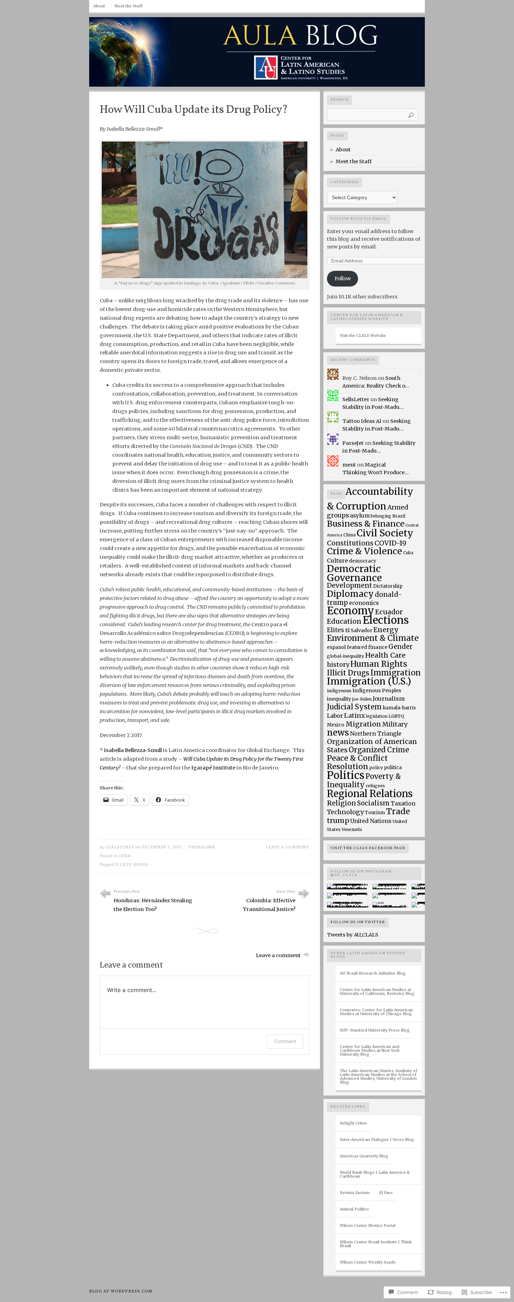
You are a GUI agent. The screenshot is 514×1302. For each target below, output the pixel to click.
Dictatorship (387, 586)
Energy (386, 629)
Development (349, 585)
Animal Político (354, 1209)
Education (344, 621)
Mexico (335, 725)
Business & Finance (365, 524)
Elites (335, 630)
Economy (350, 611)
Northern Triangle (375, 733)
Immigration (395, 673)
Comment (285, 1041)
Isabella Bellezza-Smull (133, 750)
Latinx (354, 715)
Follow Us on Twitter (357, 922)
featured (357, 647)
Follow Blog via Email (358, 219)
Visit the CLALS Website (363, 335)
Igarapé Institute (213, 768)
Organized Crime (379, 749)
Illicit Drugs (132, 864)
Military (394, 724)
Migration (363, 724)
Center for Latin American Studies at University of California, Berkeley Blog (377, 991)
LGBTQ (396, 716)
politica (393, 768)
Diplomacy (350, 593)
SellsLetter (355, 399)
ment (349, 465)
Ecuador (389, 612)
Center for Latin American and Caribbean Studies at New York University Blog (370, 1050)
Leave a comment (287, 847)
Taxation (403, 803)
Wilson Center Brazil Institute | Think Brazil (376, 1243)
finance (377, 647)
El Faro (386, 1192)
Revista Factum (355, 1192)
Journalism (389, 698)
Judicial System (354, 706)
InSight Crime (353, 1123)
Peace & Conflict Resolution (357, 762)
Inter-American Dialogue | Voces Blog (377, 1139)
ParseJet (353, 443)
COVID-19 (390, 543)
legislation (376, 716)
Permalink (201, 847)
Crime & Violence (364, 551)
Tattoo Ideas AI (361, 421)
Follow (343, 278)
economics (364, 603)
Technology (345, 812)
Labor (335, 715)
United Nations (370, 821)
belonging (381, 516)
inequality (339, 699)
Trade (398, 811)
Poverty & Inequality (364, 780)
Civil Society (385, 533)
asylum (360, 515)
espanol (336, 647)
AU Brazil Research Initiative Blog (373, 973)
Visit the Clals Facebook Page (367, 848)
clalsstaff (120, 847)
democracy (362, 561)
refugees (375, 785)
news (338, 732)
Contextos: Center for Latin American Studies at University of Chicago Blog (376, 1011)
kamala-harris (399, 708)
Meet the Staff (128, 5)
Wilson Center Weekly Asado (368, 1262)
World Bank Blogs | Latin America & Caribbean (375, 1174)
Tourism (375, 813)
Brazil (398, 516)
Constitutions (350, 543)
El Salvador (358, 630)
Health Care (385, 655)
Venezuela (352, 829)
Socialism (373, 803)
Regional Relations (370, 794)
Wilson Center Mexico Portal (367, 1225)
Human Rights (378, 664)
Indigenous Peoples (376, 690)
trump (338, 820)
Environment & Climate (373, 638)
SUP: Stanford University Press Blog (375, 1030)
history (338, 664)
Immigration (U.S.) (369, 681)
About (99, 5)
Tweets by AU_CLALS (352, 935)
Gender (400, 647)
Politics (345, 775)
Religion (341, 803)
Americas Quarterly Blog (364, 1155)
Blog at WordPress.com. (121, 1291)
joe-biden (362, 699)
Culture (337, 560)
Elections (386, 620)
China (349, 534)
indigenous (339, 690)
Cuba (125, 856)
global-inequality (345, 656)
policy (376, 767)
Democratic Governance (354, 573)
